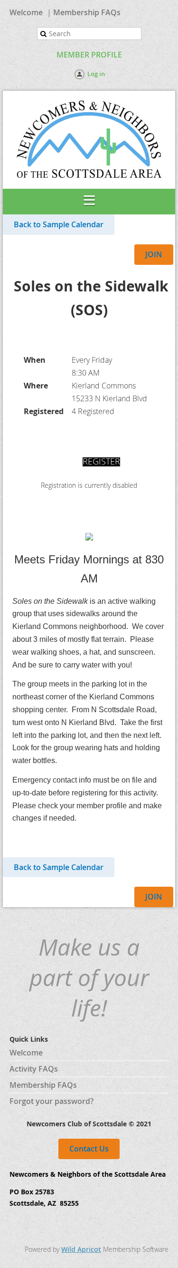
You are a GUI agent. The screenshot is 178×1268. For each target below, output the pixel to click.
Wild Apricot (81, 1249)
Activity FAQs (33, 1069)
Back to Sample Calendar (58, 224)
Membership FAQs (87, 12)
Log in (96, 73)
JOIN (153, 254)
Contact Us (89, 1148)
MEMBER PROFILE (89, 54)
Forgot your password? (51, 1101)
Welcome (26, 12)
